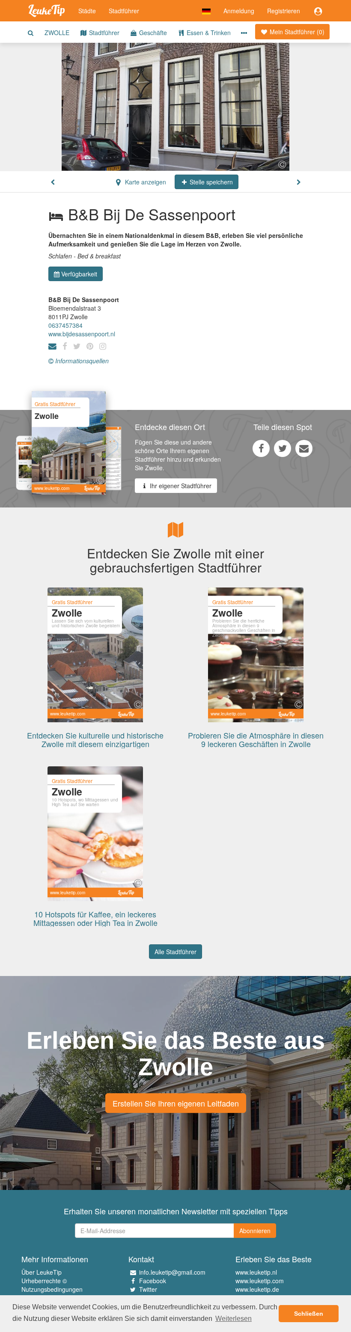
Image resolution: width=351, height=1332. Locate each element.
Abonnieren (255, 1230)
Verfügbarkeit (79, 274)
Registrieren (283, 10)
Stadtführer (124, 10)
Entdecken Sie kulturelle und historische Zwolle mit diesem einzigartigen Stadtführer (95, 744)
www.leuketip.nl (256, 1272)
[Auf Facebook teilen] (261, 448)
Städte (87, 10)
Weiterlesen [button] (233, 1318)
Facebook (152, 1280)
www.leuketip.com (259, 1280)
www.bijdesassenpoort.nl (81, 333)
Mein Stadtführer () (296, 31)
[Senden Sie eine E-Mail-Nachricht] (303, 448)
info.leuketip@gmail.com (172, 1272)
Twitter (148, 1289)
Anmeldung (238, 10)
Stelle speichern (210, 182)
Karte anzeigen (144, 182)
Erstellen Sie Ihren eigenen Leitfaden (176, 1103)
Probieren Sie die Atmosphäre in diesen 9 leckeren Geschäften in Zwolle (256, 739)
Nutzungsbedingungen (52, 1289)
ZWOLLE (57, 32)
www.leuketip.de (257, 1289)
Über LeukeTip (41, 1272)
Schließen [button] (308, 1313)
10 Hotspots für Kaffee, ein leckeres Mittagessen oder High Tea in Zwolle (95, 918)
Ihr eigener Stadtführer (179, 485)
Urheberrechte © (44, 1280)
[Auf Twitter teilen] (282, 448)
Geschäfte (152, 32)
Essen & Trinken (208, 32)
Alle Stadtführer (175, 951)
